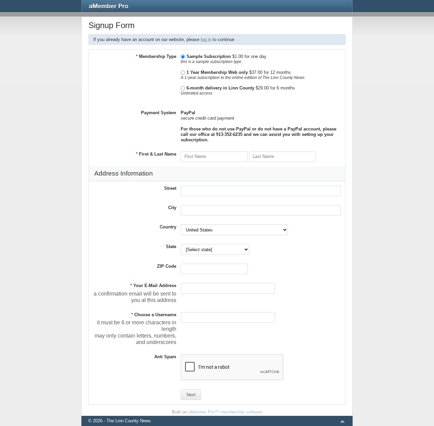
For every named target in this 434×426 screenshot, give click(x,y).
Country (168, 226)
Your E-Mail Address (153, 285)
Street (170, 188)
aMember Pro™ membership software (225, 411)
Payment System (158, 112)
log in (206, 39)
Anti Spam (165, 356)
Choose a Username (153, 314)
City (172, 207)
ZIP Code (166, 266)
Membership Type (156, 56)
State (171, 246)
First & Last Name (156, 154)
